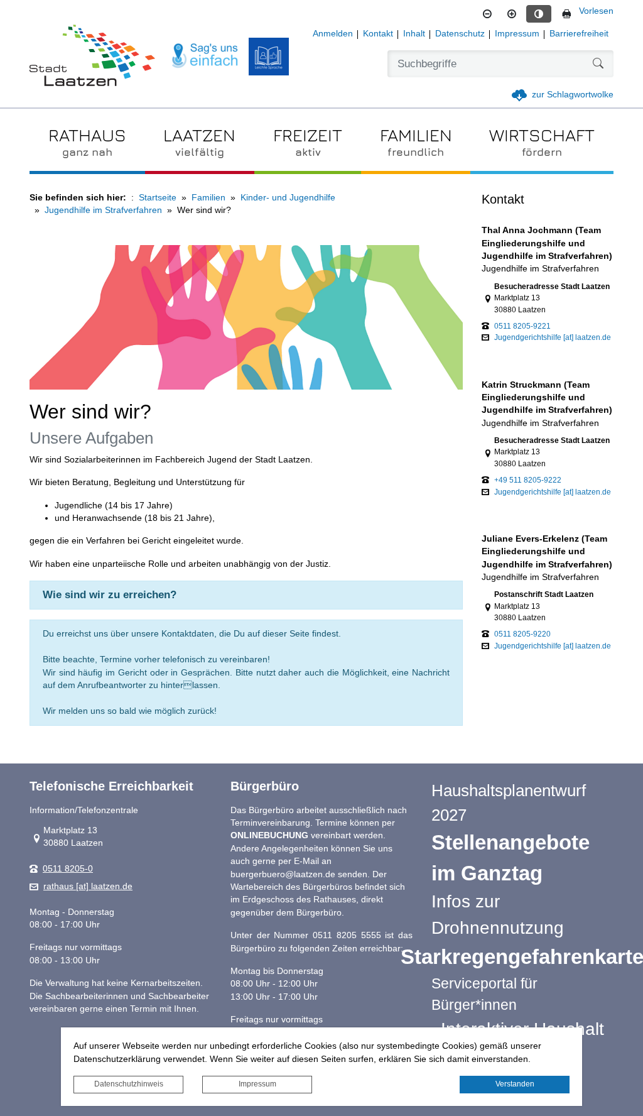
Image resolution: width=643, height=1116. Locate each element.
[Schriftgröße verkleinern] (487, 14)
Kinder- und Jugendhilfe (287, 197)
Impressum (257, 1084)
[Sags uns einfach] (205, 56)
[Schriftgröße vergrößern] (511, 14)
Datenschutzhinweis (128, 1084)
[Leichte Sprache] (269, 56)
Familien (208, 197)
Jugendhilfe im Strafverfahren (103, 210)
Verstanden (514, 1084)
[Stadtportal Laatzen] (92, 56)
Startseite (157, 197)
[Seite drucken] (566, 14)
